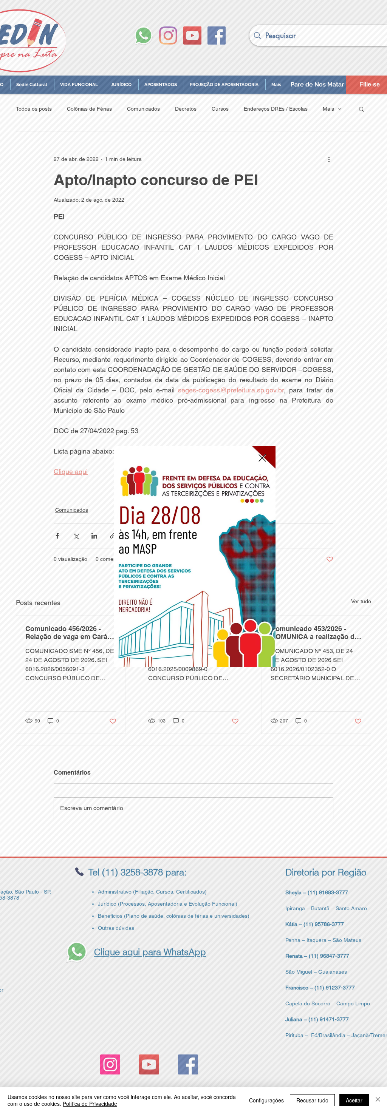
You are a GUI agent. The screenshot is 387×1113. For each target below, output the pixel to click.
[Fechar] (377, 1100)
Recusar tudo (312, 1100)
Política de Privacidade (90, 1103)
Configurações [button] (266, 1100)
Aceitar (354, 1100)
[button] (262, 458)
